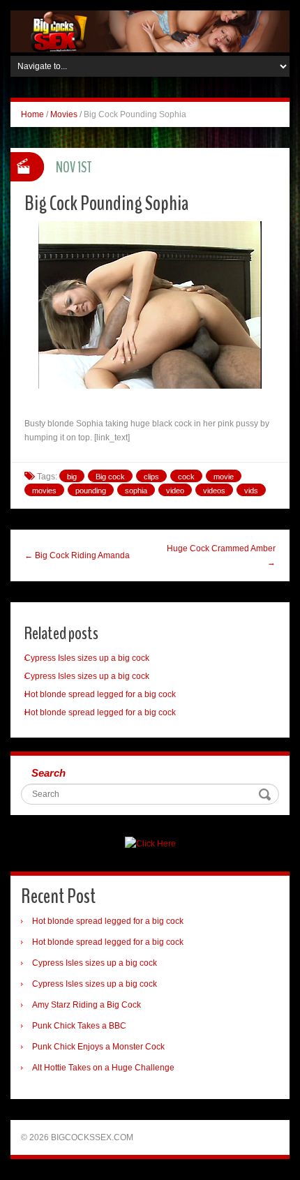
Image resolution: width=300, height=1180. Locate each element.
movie (223, 476)
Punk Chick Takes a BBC (79, 1026)
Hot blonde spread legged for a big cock (100, 694)
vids (251, 490)
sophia (136, 490)
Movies (63, 114)
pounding (90, 490)
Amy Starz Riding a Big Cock (86, 1005)
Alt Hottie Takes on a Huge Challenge (103, 1068)
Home (32, 114)
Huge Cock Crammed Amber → (221, 555)
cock (186, 476)
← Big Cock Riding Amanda (77, 555)
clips (151, 476)
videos (214, 490)
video (175, 490)
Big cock (110, 476)
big (72, 476)
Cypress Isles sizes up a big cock (86, 658)
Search (48, 773)
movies (44, 490)
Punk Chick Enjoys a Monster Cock (98, 1047)
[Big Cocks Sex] (150, 31)
